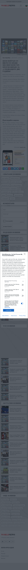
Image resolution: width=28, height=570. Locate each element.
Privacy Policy (22, 315)
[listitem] (14, 281)
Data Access (14, 315)
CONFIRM (8, 310)
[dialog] (14, 285)
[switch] (22, 285)
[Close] (25, 254)
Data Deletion (5, 315)
